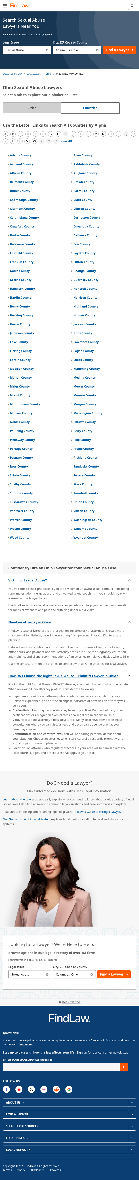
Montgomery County (25, 404)
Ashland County (21, 164)
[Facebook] (6, 1089)
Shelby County (20, 484)
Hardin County (20, 298)
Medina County (84, 378)
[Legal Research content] (132, 1138)
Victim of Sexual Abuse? (27, 580)
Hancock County (85, 289)
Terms (7, 1170)
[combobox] (27, 50)
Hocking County (21, 315)
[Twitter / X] (31, 1089)
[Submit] (124, 1067)
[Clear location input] (97, 50)
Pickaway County (22, 440)
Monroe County (84, 395)
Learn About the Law (17, 799)
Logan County (83, 351)
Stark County (82, 484)
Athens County (20, 173)
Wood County (19, 538)
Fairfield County (21, 253)
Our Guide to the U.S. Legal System (26, 819)
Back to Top (71, 1002)
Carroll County (83, 191)
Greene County (20, 280)
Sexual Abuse (34, 73)
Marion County (21, 378)
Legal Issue (11, 42)
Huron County (20, 324)
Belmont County (22, 182)
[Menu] (5, 5)
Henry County (20, 306)
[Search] (132, 6)
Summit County (21, 493)
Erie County (81, 244)
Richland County (85, 458)
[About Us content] (132, 1103)
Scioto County (20, 475)
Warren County (21, 520)
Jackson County (84, 324)
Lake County (19, 342)
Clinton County (84, 209)
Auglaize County (85, 173)
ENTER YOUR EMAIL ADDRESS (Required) (28, 1059)
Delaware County (22, 244)
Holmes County (84, 315)
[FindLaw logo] (21, 5)
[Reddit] (56, 1089)
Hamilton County (22, 289)
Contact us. (26, 1044)
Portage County (21, 449)
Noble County (20, 422)
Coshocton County (86, 218)
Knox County (82, 333)
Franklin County (21, 262)
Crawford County (22, 226)
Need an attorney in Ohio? (29, 622)
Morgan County (84, 404)
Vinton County (83, 511)
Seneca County (84, 475)
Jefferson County (22, 333)
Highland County (85, 306)
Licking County (21, 351)
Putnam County (21, 458)
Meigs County (20, 386)
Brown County (83, 182)
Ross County (19, 466)
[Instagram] (43, 1089)
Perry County (82, 431)
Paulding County (22, 431)
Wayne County (20, 529)
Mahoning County (86, 369)
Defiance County (85, 235)
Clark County (82, 200)
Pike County (82, 440)
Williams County (85, 529)
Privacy (21, 1170)
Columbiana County (24, 218)
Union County (83, 502)
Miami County (20, 395)
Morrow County (21, 413)
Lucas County (83, 360)
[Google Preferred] (68, 1089)
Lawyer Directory (12, 73)
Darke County (20, 235)
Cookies (55, 1170)
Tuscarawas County (24, 502)
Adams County (20, 155)
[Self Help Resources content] (132, 1126)
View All (66, 141)
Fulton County (83, 262)
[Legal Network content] (132, 1150)
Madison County (22, 369)
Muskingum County (87, 413)
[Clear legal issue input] (47, 50)
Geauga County (84, 271)
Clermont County (22, 209)
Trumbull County (85, 493)
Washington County (87, 520)
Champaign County (24, 200)
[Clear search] (47, 974)
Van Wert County (22, 511)
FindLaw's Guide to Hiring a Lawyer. (96, 812)
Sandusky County (86, 466)
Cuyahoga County (86, 226)
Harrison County (85, 298)
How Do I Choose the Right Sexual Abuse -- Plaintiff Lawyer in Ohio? (63, 676)
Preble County (83, 449)
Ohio (48, 73)
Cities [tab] (32, 108)
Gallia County (20, 271)
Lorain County (20, 360)
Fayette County (84, 253)
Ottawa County (84, 422)
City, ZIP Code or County (70, 42)
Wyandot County (85, 538)
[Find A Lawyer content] (132, 1114)
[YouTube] (18, 1089)
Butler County (20, 191)
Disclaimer (38, 1170)
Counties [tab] (90, 108)
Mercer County (84, 386)
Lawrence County (86, 342)
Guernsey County (85, 280)
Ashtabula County (86, 164)
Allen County (82, 155)
